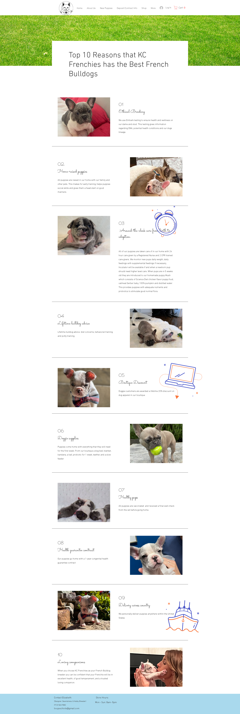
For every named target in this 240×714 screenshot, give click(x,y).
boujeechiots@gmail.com (66, 708)
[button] (181, 7)
